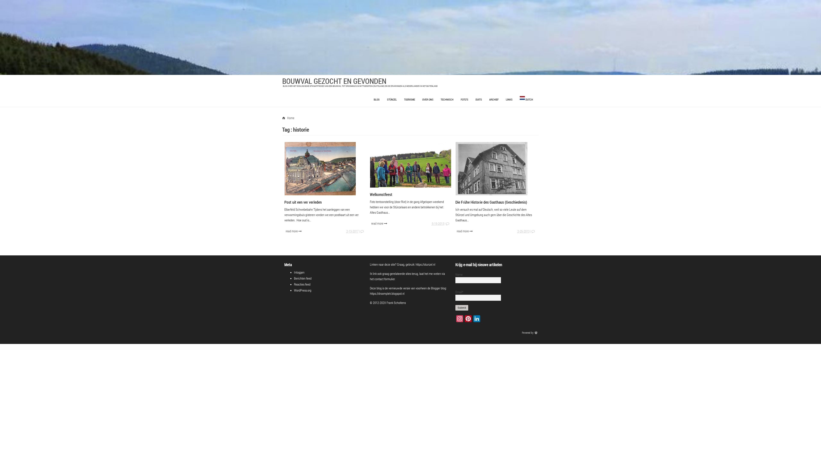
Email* (459, 292)
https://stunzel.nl (425, 264)
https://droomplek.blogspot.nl (387, 293)
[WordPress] (536, 332)
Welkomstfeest (381, 194)
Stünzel (392, 99)
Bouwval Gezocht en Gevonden (334, 81)
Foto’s (464, 99)
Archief (494, 99)
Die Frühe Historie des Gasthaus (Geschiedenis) (491, 202)
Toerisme (409, 99)
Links (509, 99)
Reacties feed (302, 284)
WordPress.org (302, 290)
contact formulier (384, 279)
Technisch (447, 99)
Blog (377, 99)
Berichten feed (303, 278)
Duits (478, 99)
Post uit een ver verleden (303, 202)
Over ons (427, 99)
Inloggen (299, 272)
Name (459, 274)
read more (292, 231)
